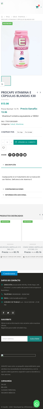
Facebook (10, 155)
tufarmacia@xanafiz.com (17, 299)
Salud (12, 124)
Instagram (13, 313)
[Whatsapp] (36, 403)
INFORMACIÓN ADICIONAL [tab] (15, 195)
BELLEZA (4, 388)
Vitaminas (20, 124)
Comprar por (7, 132)
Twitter (13, 155)
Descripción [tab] (10, 165)
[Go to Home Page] (2, 16)
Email (25, 155)
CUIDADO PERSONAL (8, 391)
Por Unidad (28, 132)
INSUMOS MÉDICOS (8, 394)
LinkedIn (17, 155)
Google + (21, 155)
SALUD (3, 385)
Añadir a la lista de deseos (4, 147)
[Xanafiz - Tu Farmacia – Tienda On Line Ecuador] (12, 7)
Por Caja (20, 132)
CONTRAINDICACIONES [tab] (14, 189)
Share (3, 155)
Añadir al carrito (27, 142)
